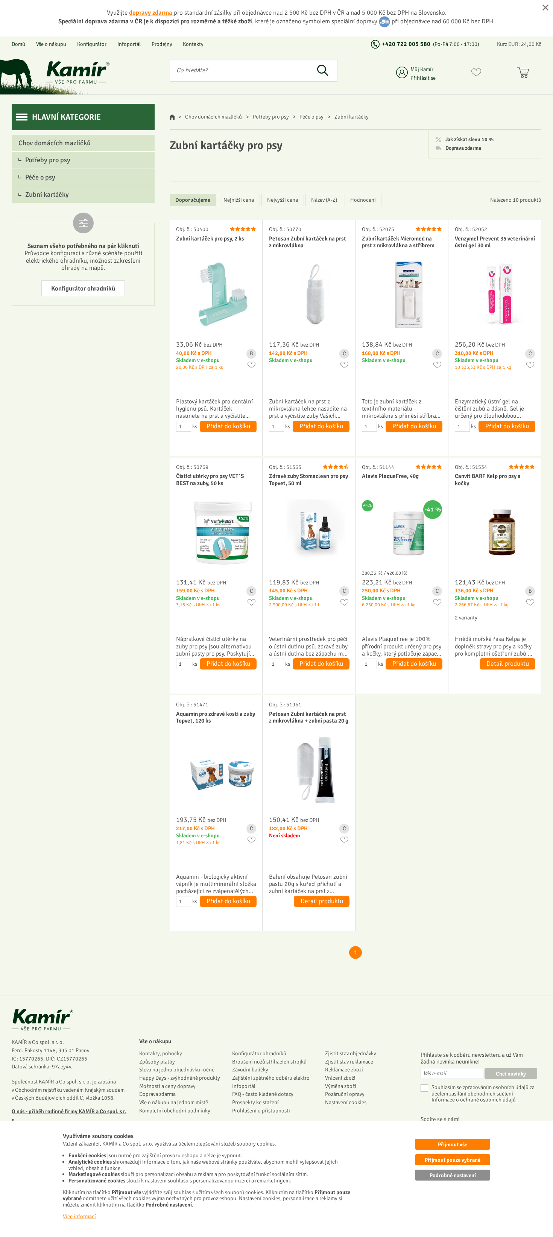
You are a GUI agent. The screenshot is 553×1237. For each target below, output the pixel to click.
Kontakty (193, 44)
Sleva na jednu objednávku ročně (176, 1069)
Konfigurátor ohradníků (83, 288)
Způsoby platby (157, 1061)
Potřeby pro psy (271, 116)
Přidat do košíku (228, 426)
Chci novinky (511, 1073)
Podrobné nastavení (453, 1175)
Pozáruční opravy (345, 1094)
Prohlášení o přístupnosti (261, 1110)
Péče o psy (311, 116)
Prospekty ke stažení (255, 1102)
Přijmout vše (452, 1144)
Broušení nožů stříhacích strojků (269, 1061)
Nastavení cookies (345, 1102)
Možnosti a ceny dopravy (167, 1086)
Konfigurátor (91, 44)
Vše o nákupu (51, 44)
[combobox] (239, 70)
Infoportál (129, 44)
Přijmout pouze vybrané (452, 1159)
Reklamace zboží (344, 1069)
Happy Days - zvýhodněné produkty (179, 1077)
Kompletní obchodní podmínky (174, 1110)
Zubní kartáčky (47, 194)
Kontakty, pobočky (160, 1053)
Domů (18, 44)
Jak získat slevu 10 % (469, 140)
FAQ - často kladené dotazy (262, 1094)
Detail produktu (507, 664)
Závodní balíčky (250, 1069)
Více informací (79, 1216)
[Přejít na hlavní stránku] (77, 72)
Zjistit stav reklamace (349, 1061)
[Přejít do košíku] (524, 73)
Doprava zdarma (463, 148)
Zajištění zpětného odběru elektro (271, 1077)
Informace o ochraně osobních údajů (473, 1100)
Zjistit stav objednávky (350, 1053)
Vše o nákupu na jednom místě (173, 1102)
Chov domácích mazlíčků (213, 116)
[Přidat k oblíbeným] (251, 365)
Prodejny (162, 44)
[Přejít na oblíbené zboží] (476, 73)
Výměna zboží (340, 1086)
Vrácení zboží (340, 1077)
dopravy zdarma (151, 13)
